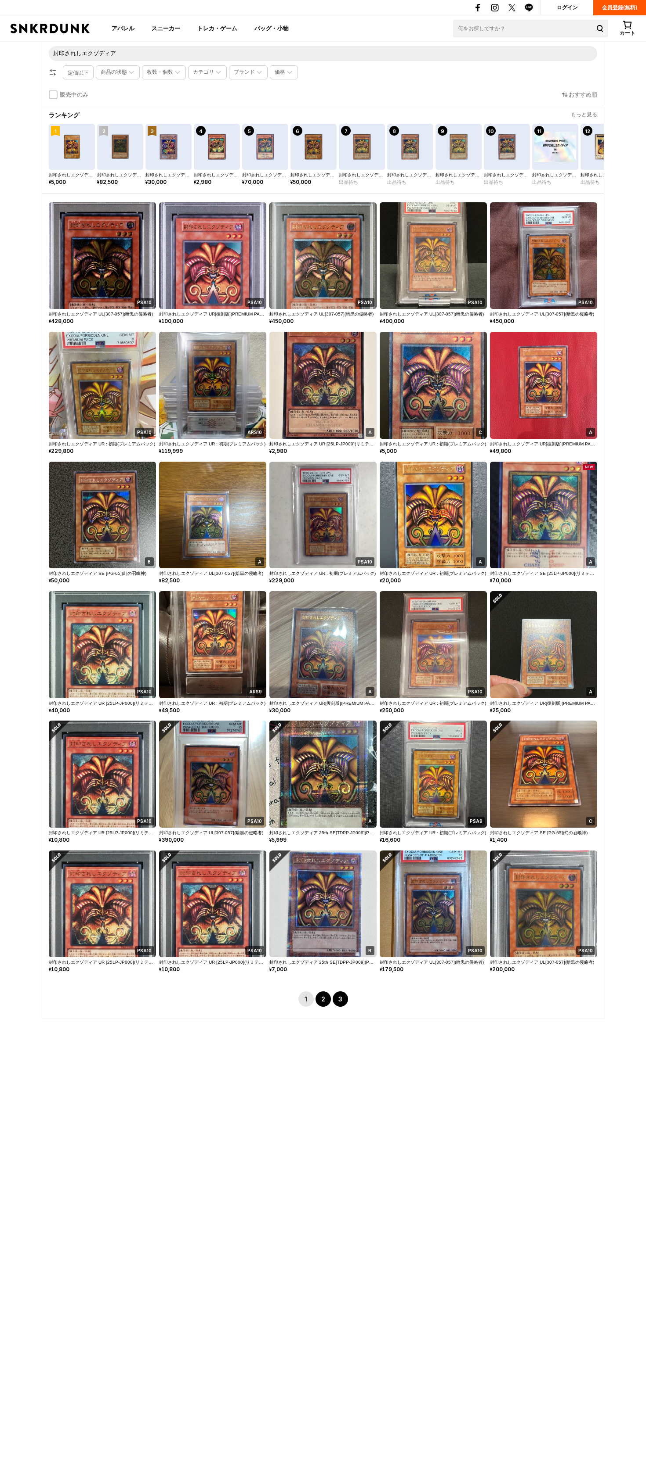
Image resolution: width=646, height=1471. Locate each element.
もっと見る (584, 114)
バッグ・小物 (271, 28)
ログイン (567, 7)
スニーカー (166, 28)
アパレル (123, 28)
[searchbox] (323, 53)
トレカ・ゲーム (217, 28)
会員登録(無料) (619, 7)
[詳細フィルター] (53, 72)
